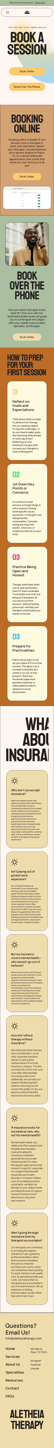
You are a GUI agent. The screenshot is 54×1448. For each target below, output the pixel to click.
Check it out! (40, 2)
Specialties (14, 1372)
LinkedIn (35, 1368)
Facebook (36, 1364)
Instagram (36, 1360)
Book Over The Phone (27, 86)
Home (10, 1348)
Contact (12, 1388)
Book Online (27, 71)
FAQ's (9, 1396)
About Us (12, 1364)
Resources (14, 1380)
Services (12, 1356)
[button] (7, 12)
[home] (27, 12)
